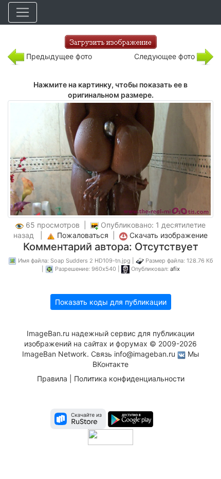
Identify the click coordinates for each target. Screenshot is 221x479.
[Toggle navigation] (22, 12)
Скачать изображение (169, 235)
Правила (52, 378)
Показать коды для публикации (111, 302)
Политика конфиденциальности (129, 378)
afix (175, 268)
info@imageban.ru (144, 353)
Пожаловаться (82, 235)
